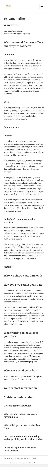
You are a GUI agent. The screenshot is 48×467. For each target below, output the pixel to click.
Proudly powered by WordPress (25, 458)
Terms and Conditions (30, 463)
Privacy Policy (8, 458)
